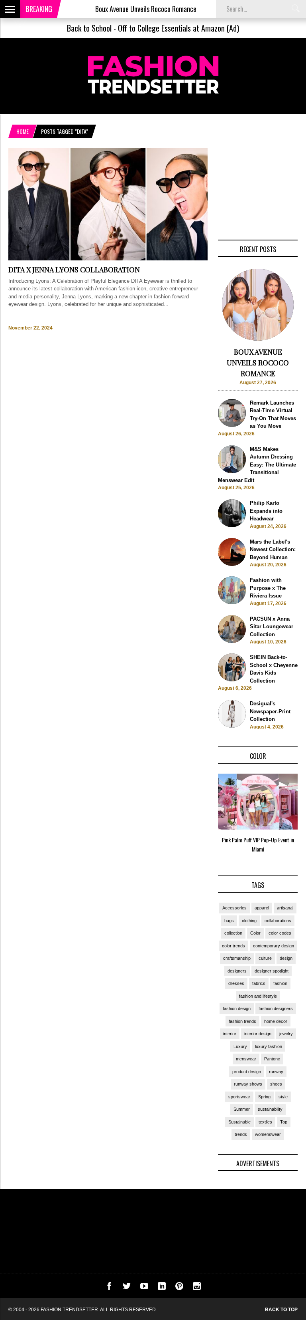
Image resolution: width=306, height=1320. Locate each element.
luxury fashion (268, 1046)
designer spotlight (271, 971)
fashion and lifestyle (258, 996)
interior (229, 1033)
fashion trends (242, 1021)
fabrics (258, 983)
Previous (202, 815)
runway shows (248, 1084)
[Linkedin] (162, 1288)
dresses (236, 983)
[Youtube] (144, 1288)
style (283, 1096)
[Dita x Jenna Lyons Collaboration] (108, 259)
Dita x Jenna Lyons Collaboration (74, 269)
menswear (246, 1058)
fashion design (237, 1008)
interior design (257, 1033)
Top (283, 1122)
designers (237, 971)
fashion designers (276, 1008)
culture (265, 958)
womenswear (268, 1134)
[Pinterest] (179, 1288)
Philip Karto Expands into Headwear (266, 511)
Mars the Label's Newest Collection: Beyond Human (273, 549)
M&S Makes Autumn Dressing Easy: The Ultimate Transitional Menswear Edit (257, 464)
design (286, 958)
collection (233, 933)
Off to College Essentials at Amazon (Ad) (178, 28)
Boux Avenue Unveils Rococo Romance (128, 9)
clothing (249, 920)
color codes (280, 933)
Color (255, 933)
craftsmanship (237, 958)
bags (229, 920)
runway (276, 1071)
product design (246, 1071)
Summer (241, 1109)
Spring (264, 1096)
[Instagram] (197, 1288)
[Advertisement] (258, 188)
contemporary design (273, 945)
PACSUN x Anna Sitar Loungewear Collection (271, 626)
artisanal (285, 907)
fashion (280, 983)
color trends (233, 945)
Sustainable (239, 1122)
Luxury (240, 1046)
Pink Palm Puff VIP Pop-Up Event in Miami (258, 844)
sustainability (270, 1109)
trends (241, 1134)
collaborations (278, 920)
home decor (275, 1021)
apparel (262, 907)
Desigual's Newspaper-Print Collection (270, 711)
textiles (265, 1122)
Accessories (234, 907)
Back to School (89, 28)
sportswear (239, 1096)
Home (22, 131)
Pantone (272, 1058)
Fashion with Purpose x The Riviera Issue (268, 588)
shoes (276, 1084)
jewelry (286, 1033)
